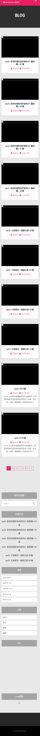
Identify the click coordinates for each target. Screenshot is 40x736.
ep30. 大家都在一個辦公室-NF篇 (20, 230)
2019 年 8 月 (7, 600)
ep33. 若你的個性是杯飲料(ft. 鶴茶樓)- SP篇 (19, 531)
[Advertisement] (20, 669)
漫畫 (4, 633)
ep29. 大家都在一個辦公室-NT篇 (20, 270)
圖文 (4, 623)
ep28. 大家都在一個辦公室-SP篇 (20, 309)
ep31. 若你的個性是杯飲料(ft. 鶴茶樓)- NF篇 (19, 548)
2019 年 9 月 (7, 594)
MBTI (5, 617)
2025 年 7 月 (7, 583)
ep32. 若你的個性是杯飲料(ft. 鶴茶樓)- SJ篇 (19, 540)
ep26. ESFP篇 (20, 389)
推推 (4, 628)
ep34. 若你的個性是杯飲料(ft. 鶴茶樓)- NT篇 (19, 523)
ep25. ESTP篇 (20, 438)
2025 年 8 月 (7, 578)
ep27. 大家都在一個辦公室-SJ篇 (20, 349)
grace (17, 68)
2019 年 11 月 (7, 589)
